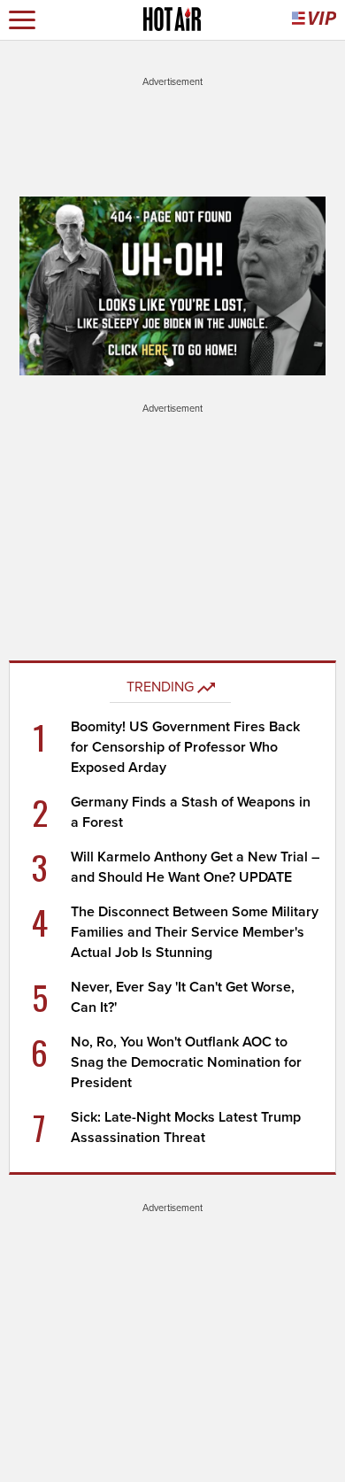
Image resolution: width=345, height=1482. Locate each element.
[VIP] (314, 19)
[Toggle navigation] (22, 19)
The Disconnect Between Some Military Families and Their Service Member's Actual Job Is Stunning (194, 932)
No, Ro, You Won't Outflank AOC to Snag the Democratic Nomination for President (186, 1062)
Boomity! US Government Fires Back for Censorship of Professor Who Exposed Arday (185, 747)
